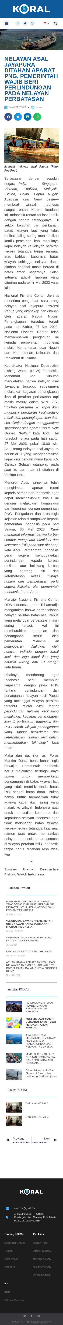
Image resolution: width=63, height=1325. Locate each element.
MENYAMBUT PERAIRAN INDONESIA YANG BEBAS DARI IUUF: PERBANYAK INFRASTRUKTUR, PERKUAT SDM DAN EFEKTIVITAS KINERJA (30, 906)
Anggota (9, 1266)
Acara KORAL (42, 1274)
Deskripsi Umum (14, 1242)
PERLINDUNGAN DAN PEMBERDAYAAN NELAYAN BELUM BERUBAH (39, 1007)
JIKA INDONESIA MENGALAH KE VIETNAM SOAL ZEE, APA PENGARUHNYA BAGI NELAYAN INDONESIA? (41, 1040)
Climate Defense (14, 1300)
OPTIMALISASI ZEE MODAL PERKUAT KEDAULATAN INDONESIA (29, 939)
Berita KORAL (42, 1258)
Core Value (11, 1258)
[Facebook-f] (17, 23)
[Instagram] (32, 23)
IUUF (7, 1292)
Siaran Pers (40, 1242)
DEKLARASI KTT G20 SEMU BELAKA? (28, 951)
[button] (6, 23)
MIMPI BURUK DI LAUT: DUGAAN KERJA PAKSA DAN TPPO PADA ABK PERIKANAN (40, 1058)
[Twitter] (25, 23)
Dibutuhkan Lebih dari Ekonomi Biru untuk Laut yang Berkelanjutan (41, 1073)
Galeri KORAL (42, 1266)
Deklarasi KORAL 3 (37, 1116)
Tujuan (8, 1250)
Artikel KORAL (42, 1250)
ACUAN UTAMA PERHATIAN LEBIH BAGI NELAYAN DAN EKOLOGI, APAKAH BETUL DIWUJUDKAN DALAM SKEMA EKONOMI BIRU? (31, 966)
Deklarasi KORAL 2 (37, 1103)
